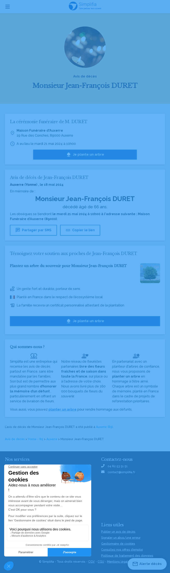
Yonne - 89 (35, 439)
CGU (101, 561)
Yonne (31, 185)
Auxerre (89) (104, 427)
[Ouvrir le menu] (7, 6)
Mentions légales (119, 561)
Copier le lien (80, 230)
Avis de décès (15, 439)
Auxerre (51, 439)
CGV (91, 561)
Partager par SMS (33, 230)
